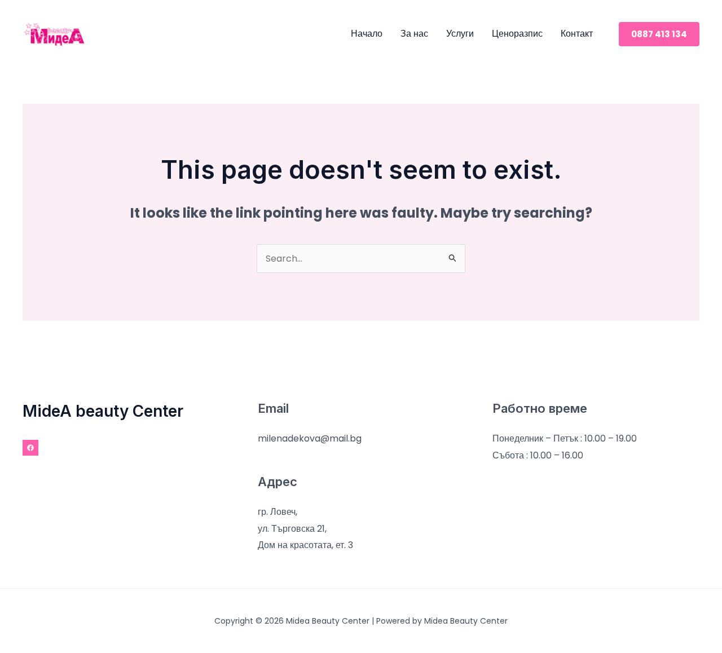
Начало (366, 33)
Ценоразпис (517, 33)
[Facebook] (30, 448)
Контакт (577, 33)
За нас (414, 33)
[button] (659, 34)
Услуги (460, 33)
